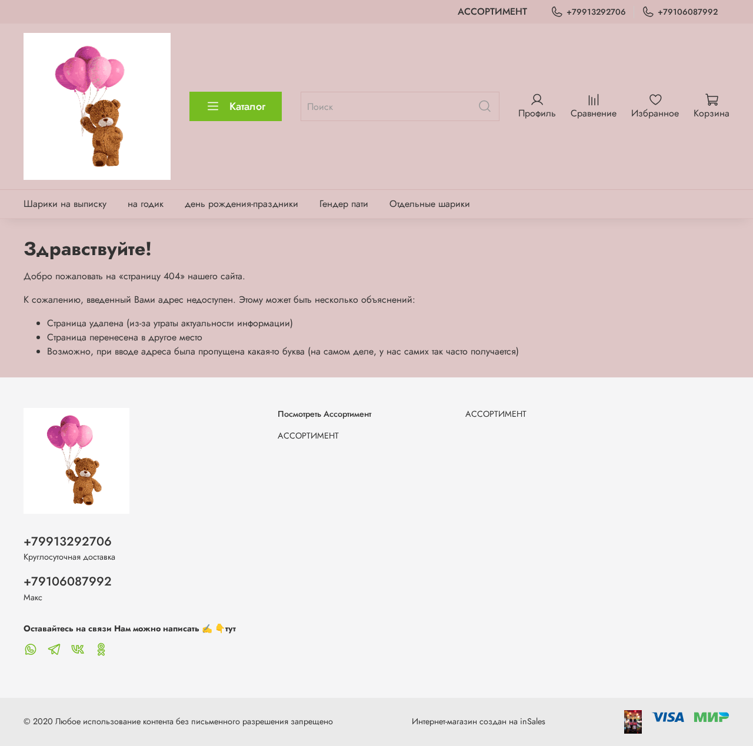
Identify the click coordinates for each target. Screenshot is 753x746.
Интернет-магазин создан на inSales (478, 721)
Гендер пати (343, 203)
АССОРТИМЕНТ (492, 11)
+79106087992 (688, 12)
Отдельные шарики (429, 203)
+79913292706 (596, 12)
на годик (146, 203)
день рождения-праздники (241, 203)
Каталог (247, 106)
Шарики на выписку (65, 203)
